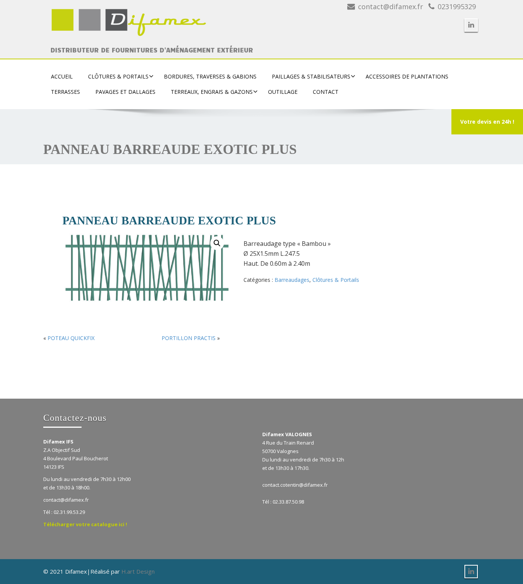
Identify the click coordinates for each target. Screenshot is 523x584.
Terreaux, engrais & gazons (212, 91)
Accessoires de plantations (407, 76)
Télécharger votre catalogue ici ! (85, 524)
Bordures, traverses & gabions (210, 76)
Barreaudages (292, 279)
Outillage (282, 91)
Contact (325, 91)
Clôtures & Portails (118, 76)
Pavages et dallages (125, 91)
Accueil (62, 76)
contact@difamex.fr (390, 6)
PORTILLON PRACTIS (189, 338)
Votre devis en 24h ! (487, 121)
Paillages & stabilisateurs (311, 76)
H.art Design (138, 571)
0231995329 (457, 6)
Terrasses (65, 91)
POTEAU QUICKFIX (71, 338)
